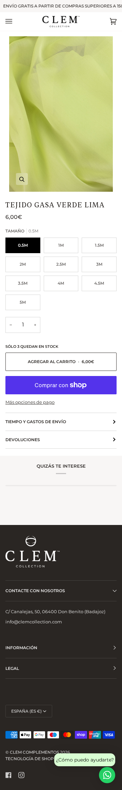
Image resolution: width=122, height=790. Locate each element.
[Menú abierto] (15, 21)
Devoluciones (22, 439)
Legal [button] (12, 668)
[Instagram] (21, 775)
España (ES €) (26, 711)
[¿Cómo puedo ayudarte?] (107, 775)
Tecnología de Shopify (33, 758)
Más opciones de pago (30, 402)
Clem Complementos (34, 752)
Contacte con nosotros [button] (35, 590)
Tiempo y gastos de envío (35, 421)
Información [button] (21, 647)
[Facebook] (8, 775)
